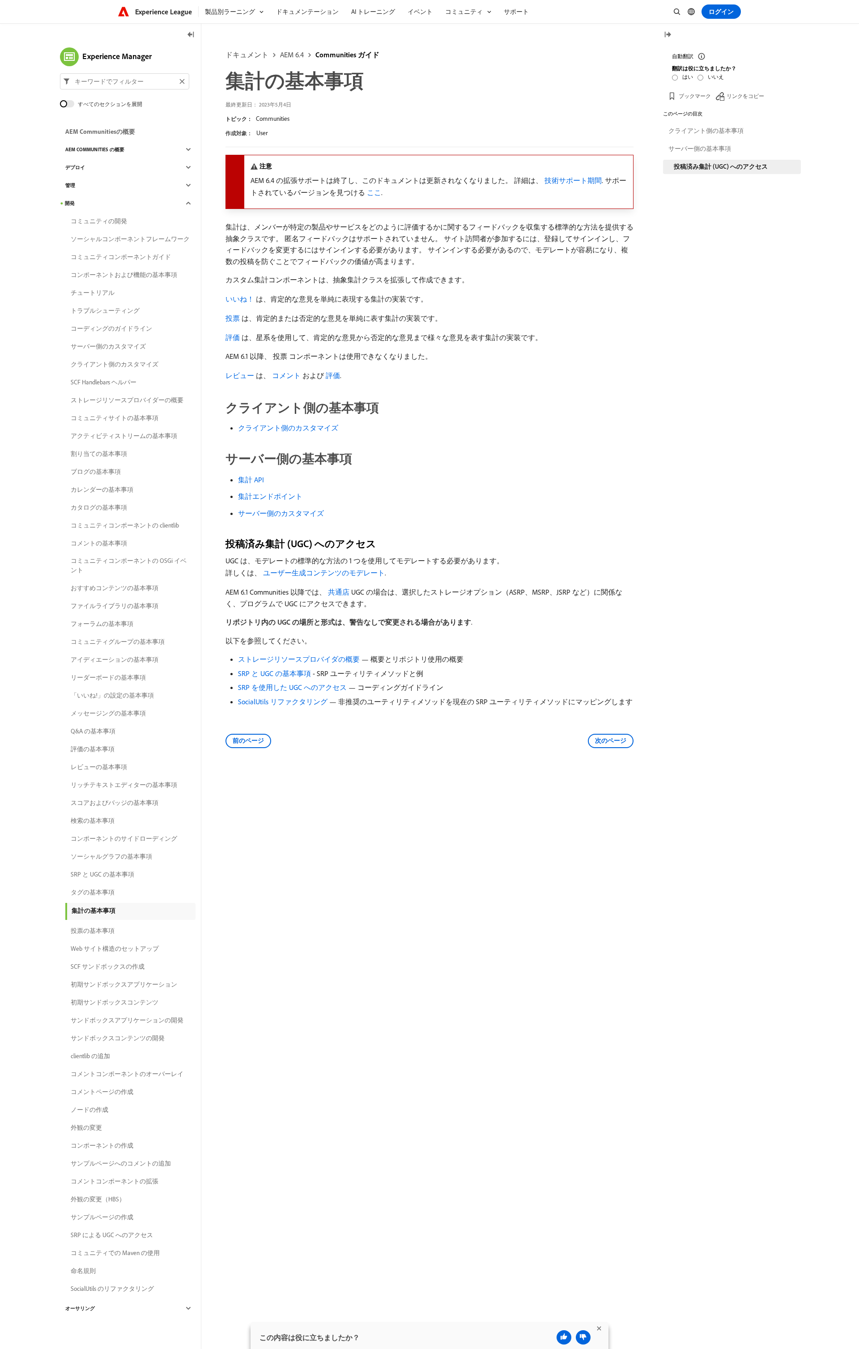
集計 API (251, 479)
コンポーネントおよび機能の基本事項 (124, 275)
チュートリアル (93, 293)
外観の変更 (86, 1127)
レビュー (239, 375)
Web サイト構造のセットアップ (115, 949)
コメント (286, 375)
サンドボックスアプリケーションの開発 (127, 1020)
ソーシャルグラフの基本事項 (111, 856)
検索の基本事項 (93, 821)
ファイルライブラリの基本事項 (114, 606)
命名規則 (83, 1271)
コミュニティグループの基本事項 (118, 642)
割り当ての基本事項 (99, 454)
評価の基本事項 (93, 749)
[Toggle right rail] (667, 35)
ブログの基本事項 (96, 472)
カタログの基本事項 (99, 507)
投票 (232, 318)
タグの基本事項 (93, 892)
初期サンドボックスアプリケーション (124, 984)
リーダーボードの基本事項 (108, 677)
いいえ (716, 76)
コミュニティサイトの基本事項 (114, 418)
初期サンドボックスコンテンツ (114, 1002)
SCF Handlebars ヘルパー (103, 382)
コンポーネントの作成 (102, 1145)
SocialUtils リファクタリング (282, 701)
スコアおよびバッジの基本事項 (114, 803)
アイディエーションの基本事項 (114, 659)
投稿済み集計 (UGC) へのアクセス (721, 166)
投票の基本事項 (93, 931)
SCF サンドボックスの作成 (108, 966)
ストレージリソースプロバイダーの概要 (127, 400)
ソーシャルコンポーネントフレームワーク (130, 239)
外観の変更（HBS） (98, 1199)
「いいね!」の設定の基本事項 (112, 695)
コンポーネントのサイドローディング (124, 838)
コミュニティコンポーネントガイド (121, 257)
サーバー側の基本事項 (699, 149)
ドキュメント (246, 54)
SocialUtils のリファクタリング (112, 1289)
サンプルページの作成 (102, 1217)
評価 (232, 337)
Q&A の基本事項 (93, 731)
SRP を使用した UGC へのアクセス (292, 687)
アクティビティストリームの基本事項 (124, 436)
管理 (70, 185)
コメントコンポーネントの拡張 (114, 1181)
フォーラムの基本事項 (102, 624)
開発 (70, 203)
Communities (272, 119)
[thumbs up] (564, 1337)
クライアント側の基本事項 (706, 131)
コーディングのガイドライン (111, 328)
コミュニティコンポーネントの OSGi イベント (129, 565)
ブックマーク (695, 96)
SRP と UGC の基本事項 (274, 673)
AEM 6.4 (292, 54)
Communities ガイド (347, 54)
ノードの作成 (89, 1110)
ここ (374, 192)
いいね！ (239, 298)
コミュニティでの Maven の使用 (115, 1253)
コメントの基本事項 (99, 543)
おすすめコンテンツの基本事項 (114, 588)
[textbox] (124, 81)
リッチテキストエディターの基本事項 (124, 785)
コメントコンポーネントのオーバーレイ (127, 1074)
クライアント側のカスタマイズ (288, 427)
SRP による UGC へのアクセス (112, 1235)
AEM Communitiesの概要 (100, 132)
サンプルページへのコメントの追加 (121, 1163)
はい (687, 76)
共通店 (338, 591)
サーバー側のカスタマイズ (281, 513)
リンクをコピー (745, 96)
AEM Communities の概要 (94, 149)
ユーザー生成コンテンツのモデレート (324, 572)
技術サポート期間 (573, 180)
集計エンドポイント (270, 496)
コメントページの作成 (102, 1092)
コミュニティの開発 (99, 221)
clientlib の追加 (90, 1056)
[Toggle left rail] (191, 35)
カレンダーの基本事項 (102, 489)
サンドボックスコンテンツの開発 (118, 1038)
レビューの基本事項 (99, 767)
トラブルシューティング (105, 310)
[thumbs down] (583, 1337)
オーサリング (80, 1308)
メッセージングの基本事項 (108, 713)
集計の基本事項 (93, 910)
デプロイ (75, 167)
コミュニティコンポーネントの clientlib (125, 525)
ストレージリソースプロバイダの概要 (299, 659)
